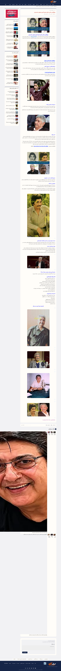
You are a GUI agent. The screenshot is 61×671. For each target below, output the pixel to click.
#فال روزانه (40, 6)
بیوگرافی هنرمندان (52, 10)
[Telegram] (48, 425)
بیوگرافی (25, 4)
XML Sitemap (6, 663)
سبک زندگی (37, 4)
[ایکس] (33, 668)
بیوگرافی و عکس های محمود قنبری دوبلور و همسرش (44, 12)
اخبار (50, 4)
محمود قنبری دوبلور (34, 36)
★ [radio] (26, 425)
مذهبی (20, 4)
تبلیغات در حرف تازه (28, 663)
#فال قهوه (37, 6)
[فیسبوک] (27, 668)
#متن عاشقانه (43, 6)
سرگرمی (17, 4)
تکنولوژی (34, 4)
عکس (44, 4)
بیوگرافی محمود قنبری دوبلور (49, 61)
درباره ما (32, 663)
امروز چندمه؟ (13, 663)
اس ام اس (47, 4)
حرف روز (10, 663)
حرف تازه (53, 4)
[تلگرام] (31, 668)
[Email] (46, 425)
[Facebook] (49, 425)
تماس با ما (18, 663)
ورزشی (10, 4)
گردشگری (41, 4)
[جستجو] (6, 5)
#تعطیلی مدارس (51, 6)
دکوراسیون (13, 4)
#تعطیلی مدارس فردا (47, 6)
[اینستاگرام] (29, 668)
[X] (51, 425)
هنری (22, 4)
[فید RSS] (25, 668)
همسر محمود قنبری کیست (50, 72)
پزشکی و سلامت (29, 4)
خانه (54, 10)
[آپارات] (35, 668)
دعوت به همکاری (22, 663)
